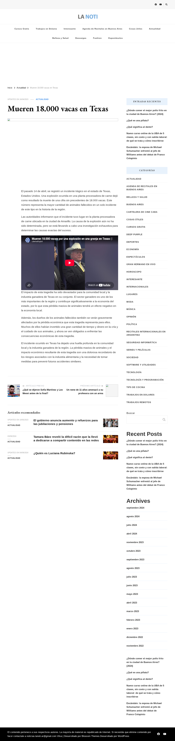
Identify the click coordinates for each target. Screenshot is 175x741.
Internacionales (137, 287)
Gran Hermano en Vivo (141, 264)
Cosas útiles (135, 29)
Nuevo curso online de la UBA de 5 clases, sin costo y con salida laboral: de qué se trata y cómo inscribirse (146, 137)
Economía (132, 249)
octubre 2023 (133, 551)
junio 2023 (132, 585)
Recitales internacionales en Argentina (146, 333)
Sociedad (132, 357)
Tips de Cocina (135, 387)
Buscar (130, 413)
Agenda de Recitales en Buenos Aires (102, 29)
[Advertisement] (87, 63)
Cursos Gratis (21, 29)
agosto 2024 (132, 516)
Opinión (131, 317)
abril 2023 (131, 602)
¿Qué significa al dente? (139, 127)
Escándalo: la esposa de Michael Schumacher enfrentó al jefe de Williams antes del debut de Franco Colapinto (145, 153)
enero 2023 (132, 628)
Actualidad (155, 29)
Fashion (97, 38)
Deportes (132, 242)
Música (130, 309)
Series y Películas (138, 350)
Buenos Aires (135, 204)
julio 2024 (131, 525)
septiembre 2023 (135, 559)
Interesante (70, 29)
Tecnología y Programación (145, 380)
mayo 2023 (132, 594)
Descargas (80, 38)
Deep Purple (134, 234)
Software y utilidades (141, 365)
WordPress (123, 736)
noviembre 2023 (135, 542)
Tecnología (134, 372)
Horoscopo (134, 272)
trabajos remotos (138, 402)
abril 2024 (131, 533)
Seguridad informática (141, 342)
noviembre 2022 (135, 645)
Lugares (132, 294)
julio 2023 (131, 576)
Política (131, 324)
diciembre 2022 (134, 637)
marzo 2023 (132, 611)
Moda (129, 302)
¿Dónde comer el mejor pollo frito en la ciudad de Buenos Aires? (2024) (146, 112)
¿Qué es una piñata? (137, 120)
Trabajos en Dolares (46, 29)
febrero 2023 (133, 620)
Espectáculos (115, 38)
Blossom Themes (90, 736)
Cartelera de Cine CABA (142, 212)
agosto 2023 (132, 568)
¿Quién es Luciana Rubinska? (54, 453)
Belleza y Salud (60, 38)
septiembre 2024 (135, 508)
